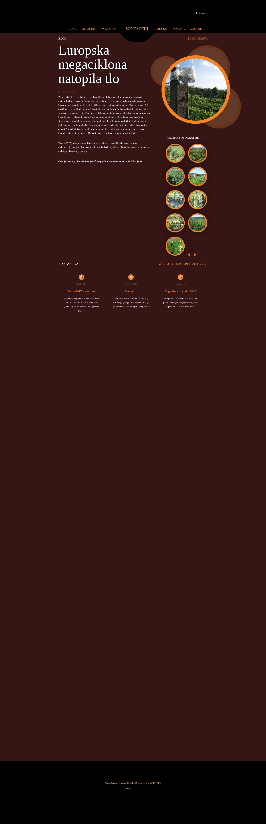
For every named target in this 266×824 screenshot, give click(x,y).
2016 (170, 263)
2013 (195, 263)
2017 (162, 263)
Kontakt (197, 28)
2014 (187, 263)
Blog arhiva (198, 38)
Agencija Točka (138, 788)
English (201, 13)
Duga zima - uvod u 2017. (180, 291)
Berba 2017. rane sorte (81, 291)
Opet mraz (131, 291)
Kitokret (89, 28)
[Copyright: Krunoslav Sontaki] (196, 162)
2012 (203, 263)
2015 (178, 263)
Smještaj (160, 28)
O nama (179, 28)
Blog (73, 28)
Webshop (109, 28)
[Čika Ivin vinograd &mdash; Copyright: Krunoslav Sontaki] (174, 162)
